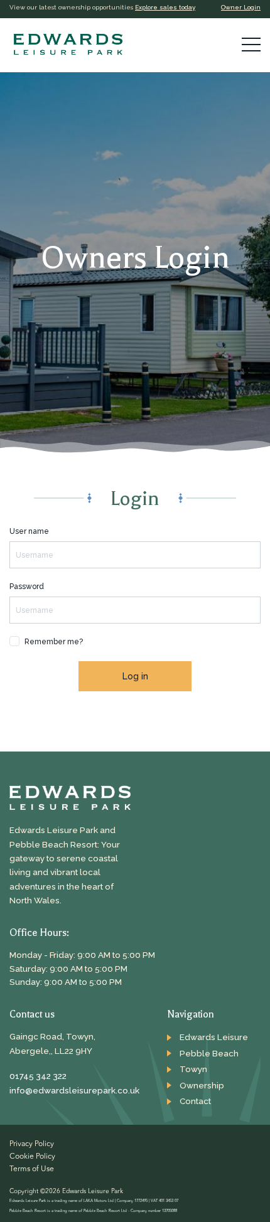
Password (26, 586)
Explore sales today (165, 7)
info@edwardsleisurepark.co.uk (72, 1090)
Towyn (193, 1069)
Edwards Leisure (214, 1037)
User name (29, 531)
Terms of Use (31, 1169)
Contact (195, 1101)
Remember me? (53, 642)
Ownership (202, 1085)
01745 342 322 (38, 1076)
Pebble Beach (209, 1053)
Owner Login (241, 7)
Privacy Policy (31, 1144)
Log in (135, 676)
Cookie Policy (32, 1157)
